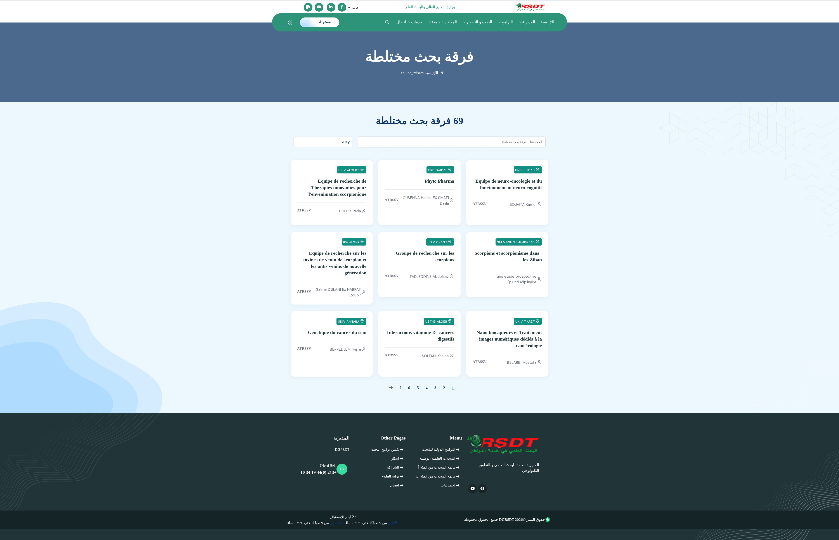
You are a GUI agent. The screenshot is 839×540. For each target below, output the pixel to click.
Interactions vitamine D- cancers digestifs (420, 336)
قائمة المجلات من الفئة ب (435, 476)
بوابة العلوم (390, 476)
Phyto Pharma (439, 181)
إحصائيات (448, 485)
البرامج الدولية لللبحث (438, 449)
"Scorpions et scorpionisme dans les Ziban (508, 256)
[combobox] (323, 142)
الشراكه (393, 467)
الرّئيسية (431, 73)
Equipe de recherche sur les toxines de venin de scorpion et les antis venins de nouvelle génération (334, 262)
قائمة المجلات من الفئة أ (436, 467)
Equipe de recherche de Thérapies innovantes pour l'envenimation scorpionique (337, 187)
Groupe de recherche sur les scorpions (425, 256)
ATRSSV (480, 204)
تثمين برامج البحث (385, 449)
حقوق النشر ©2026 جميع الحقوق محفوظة (504, 520)
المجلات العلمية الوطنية (437, 458)
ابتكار (395, 458)
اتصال (394, 485)
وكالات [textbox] (344, 142)
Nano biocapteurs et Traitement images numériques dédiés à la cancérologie (509, 339)
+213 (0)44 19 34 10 (318, 472)
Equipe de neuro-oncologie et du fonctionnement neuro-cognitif (508, 184)
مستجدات (323, 22)
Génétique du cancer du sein (337, 332)
